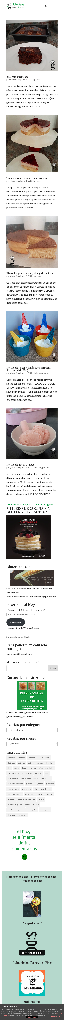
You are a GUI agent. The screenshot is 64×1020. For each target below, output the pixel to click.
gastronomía (26, 778)
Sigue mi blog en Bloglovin (19, 636)
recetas (41, 799)
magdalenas (46, 789)
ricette (36, 804)
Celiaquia (11, 763)
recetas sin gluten (15, 804)
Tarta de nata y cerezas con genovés (26, 178)
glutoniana (15, 79)
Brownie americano (17, 76)
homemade (26, 789)
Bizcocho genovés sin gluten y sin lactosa (29, 273)
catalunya (21, 757)
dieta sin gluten (14, 773)
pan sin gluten (30, 794)
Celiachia (46, 757)
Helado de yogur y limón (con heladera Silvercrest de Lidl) (28, 369)
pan (9, 794)
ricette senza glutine (16, 810)
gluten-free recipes (15, 784)
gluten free (30, 784)
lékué (36, 789)
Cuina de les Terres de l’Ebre (32, 962)
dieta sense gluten (29, 768)
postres (38, 79)
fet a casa (38, 773)
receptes (11, 799)
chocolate (49, 763)
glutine (40, 784)
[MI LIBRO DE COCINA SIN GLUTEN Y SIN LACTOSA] (28, 558)
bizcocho (11, 757)
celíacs (40, 763)
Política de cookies (32, 880)
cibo (9, 768)
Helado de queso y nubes (20, 464)
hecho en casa (13, 789)
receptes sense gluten (26, 799)
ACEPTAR (32, 1017)
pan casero (17, 794)
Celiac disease (33, 757)
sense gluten (32, 810)
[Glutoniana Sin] (32, 578)
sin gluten (11, 815)
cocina (16, 768)
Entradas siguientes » (47, 504)
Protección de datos (17, 876)
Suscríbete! (15, 622)
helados (37, 373)
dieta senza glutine (46, 768)
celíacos (31, 763)
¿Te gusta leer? (32, 923)
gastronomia (13, 778)
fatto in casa (27, 773)
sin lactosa (22, 815)
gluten (36, 778)
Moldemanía (32, 1002)
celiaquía (21, 763)
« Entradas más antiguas (18, 504)
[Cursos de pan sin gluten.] (32, 695)
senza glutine (45, 810)
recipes (28, 804)
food (47, 773)
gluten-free (45, 778)
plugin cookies (57, 1017)
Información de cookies (43, 876)
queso (49, 794)
